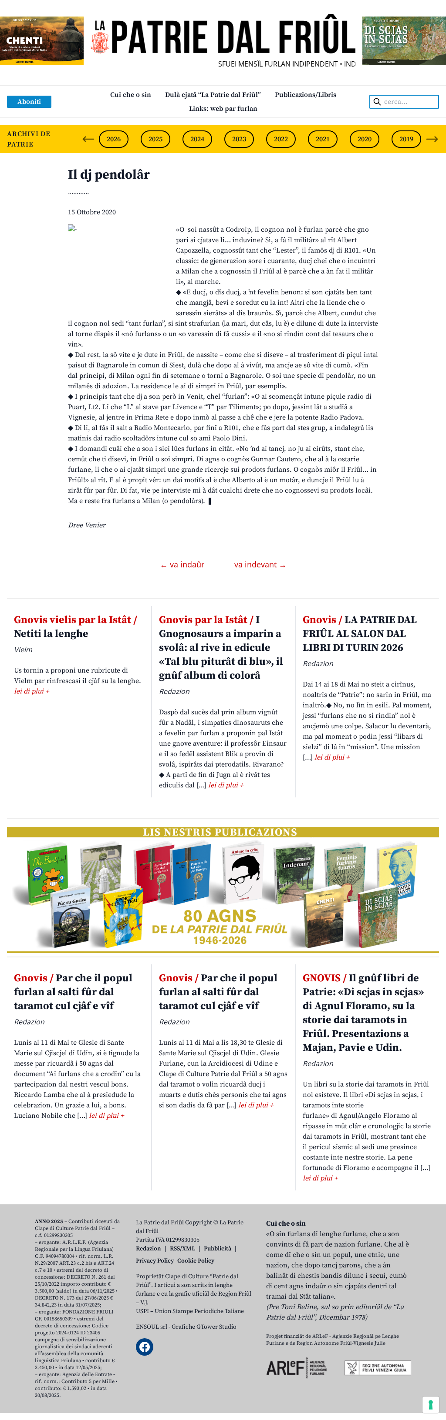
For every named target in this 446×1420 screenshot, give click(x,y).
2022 (281, 139)
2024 (197, 139)
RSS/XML (182, 1249)
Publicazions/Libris (305, 94)
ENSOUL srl (151, 1327)
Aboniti (29, 101)
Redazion (148, 1249)
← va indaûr (183, 564)
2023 (239, 139)
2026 (114, 139)
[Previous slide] (88, 139)
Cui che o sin (130, 94)
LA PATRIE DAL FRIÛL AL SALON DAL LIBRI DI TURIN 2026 (360, 633)
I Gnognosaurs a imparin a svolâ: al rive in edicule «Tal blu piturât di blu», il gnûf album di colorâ (221, 647)
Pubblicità (217, 1249)
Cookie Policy (195, 1261)
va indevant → (260, 564)
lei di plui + (31, 691)
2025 (155, 139)
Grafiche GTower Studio (204, 1327)
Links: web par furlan (223, 108)
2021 (323, 139)
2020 (365, 139)
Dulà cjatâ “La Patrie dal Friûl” (213, 94)
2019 (406, 139)
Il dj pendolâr (109, 175)
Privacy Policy (155, 1261)
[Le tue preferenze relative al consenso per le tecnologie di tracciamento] (430, 1405)
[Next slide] (432, 139)
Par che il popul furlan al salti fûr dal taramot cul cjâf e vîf (73, 992)
